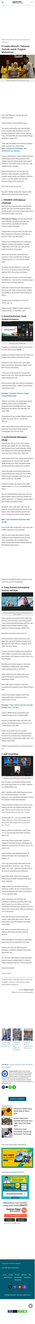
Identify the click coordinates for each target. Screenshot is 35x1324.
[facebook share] (3, 1087)
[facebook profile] (15, 1287)
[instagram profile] (24, 1287)
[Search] (31, 2)
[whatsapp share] (10, 1087)
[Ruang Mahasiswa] (18, 1)
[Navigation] (2, 2)
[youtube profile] (20, 1287)
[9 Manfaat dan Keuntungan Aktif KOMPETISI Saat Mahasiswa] (17, 1040)
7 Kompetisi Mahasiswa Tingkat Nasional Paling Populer (28, 1045)
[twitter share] (7, 1087)
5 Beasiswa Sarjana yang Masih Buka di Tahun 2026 (23, 1111)
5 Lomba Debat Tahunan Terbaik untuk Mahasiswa (6, 1044)
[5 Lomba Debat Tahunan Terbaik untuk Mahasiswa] (6, 1040)
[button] (10, 1311)
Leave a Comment (17, 1099)
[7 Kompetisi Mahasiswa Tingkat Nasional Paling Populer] (28, 1040)
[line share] (14, 1087)
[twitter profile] (10, 1287)
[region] (17, 21)
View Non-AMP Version (23, 1295)
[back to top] (30, 1306)
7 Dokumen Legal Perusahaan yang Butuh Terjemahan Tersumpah (23, 1131)
